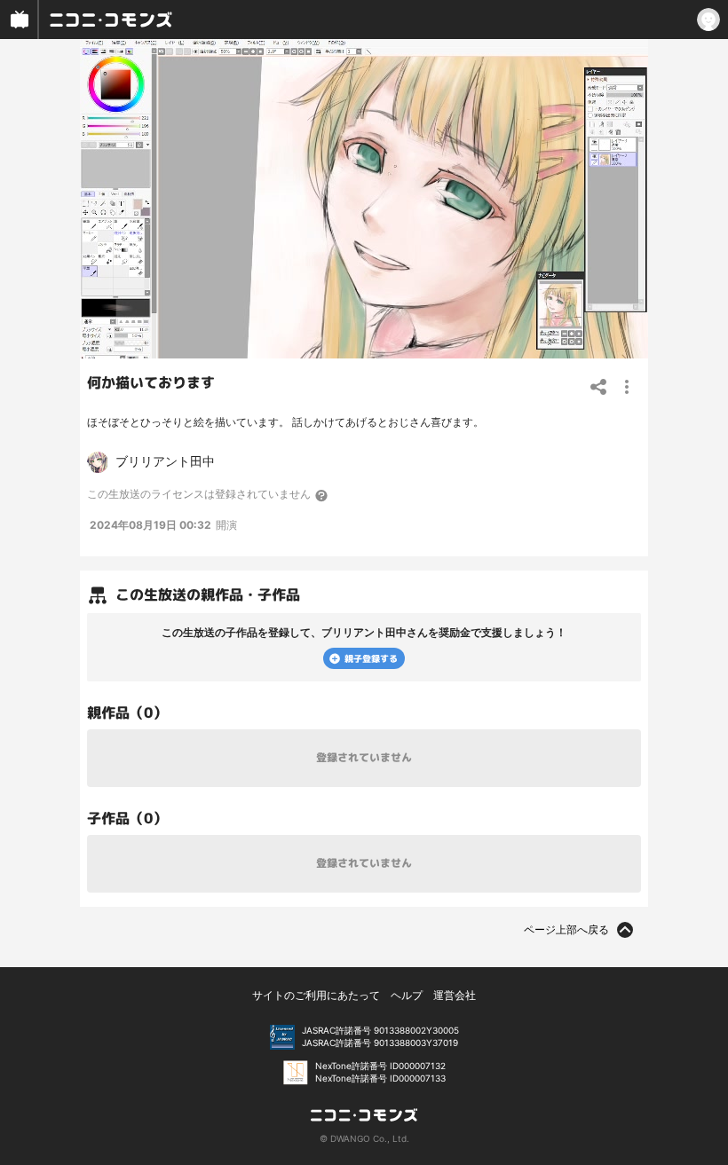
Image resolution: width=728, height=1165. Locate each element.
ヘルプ (407, 995)
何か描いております (151, 382)
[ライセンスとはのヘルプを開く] (322, 495)
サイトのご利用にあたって (316, 995)
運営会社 (454, 995)
